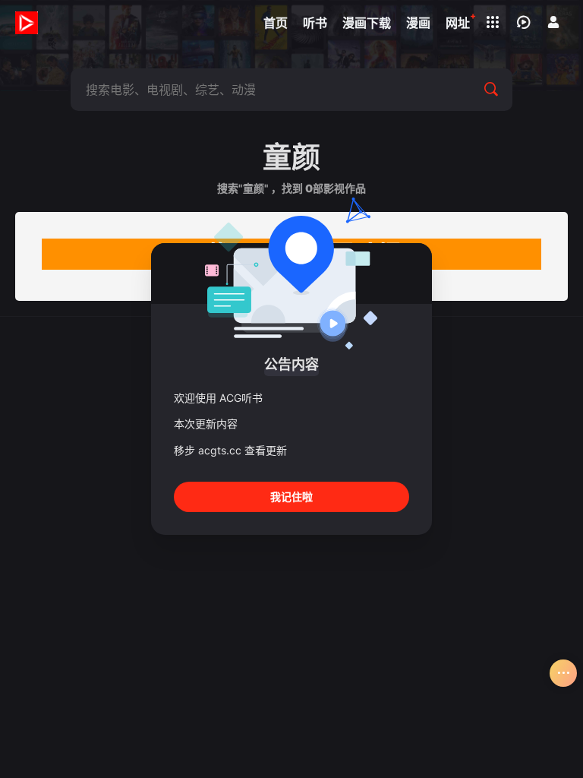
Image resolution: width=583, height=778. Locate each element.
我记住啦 (291, 496)
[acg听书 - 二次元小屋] (26, 22)
